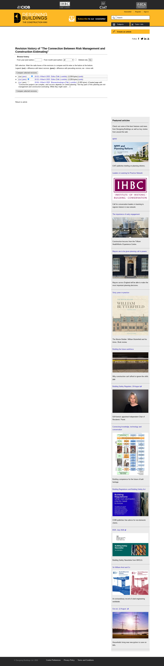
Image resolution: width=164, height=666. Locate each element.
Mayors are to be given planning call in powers (129, 251)
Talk (57, 76)
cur (20, 79)
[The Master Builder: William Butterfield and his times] (130, 335)
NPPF (114, 139)
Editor (53, 76)
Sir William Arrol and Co (121, 567)
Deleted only (83, 60)
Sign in (146, 12)
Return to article (21, 102)
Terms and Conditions (86, 660)
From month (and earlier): (53, 60)
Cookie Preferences (53, 660)
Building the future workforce (123, 349)
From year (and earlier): (25, 60)
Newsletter (128, 12)
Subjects (120, 24)
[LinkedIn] (144, 38)
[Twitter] (141, 38)
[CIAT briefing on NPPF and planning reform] (130, 161)
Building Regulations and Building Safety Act (129, 489)
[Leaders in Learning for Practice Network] (130, 200)
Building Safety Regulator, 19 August (126, 386)
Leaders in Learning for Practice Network (127, 173)
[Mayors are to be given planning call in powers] (130, 278)
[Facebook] (138, 38)
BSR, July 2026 (118, 530)
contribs (64, 76)
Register (138, 12)
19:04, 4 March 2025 (42, 82)
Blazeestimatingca (58, 82)
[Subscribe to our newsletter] (88, 21)
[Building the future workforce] (130, 372)
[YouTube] (148, 38)
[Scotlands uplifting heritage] (130, 594)
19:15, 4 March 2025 (42, 76)
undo (81, 76)
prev (24, 76)
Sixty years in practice (120, 293)
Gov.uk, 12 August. (119, 609)
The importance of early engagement (126, 214)
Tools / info (139, 24)
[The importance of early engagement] (130, 237)
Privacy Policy (69, 660)
